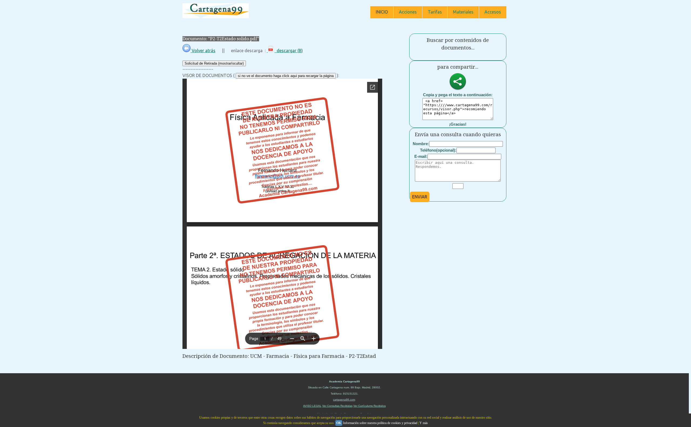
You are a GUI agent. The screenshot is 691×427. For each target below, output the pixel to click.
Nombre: (421, 143)
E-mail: (421, 156)
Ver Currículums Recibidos (369, 405)
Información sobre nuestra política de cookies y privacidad (380, 423)
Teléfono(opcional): (438, 150)
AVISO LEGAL (312, 405)
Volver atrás (203, 50)
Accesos (493, 11)
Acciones (408, 11)
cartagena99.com (344, 399)
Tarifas (435, 11)
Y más (423, 423)
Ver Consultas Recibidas (337, 405)
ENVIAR (419, 196)
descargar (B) (289, 50)
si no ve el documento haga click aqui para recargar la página (286, 76)
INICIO (382, 11)
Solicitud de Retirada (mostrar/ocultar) (214, 63)
